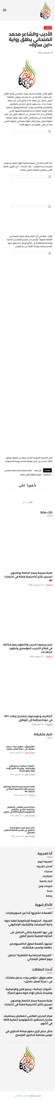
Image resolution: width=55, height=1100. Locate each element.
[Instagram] (35, 496)
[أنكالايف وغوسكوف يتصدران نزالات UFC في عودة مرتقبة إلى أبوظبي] (27, 687)
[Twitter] (9, 496)
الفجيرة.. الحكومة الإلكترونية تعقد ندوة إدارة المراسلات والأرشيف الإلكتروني (28, 922)
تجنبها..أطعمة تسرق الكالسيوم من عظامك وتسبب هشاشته (30, 945)
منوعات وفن (30, 753)
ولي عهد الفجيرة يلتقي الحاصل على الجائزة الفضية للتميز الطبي (31, 934)
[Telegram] (26, 496)
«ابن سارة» (38, 470)
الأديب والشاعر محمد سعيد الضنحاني (18, 470)
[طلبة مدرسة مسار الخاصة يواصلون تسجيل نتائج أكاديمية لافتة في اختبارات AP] (27, 543)
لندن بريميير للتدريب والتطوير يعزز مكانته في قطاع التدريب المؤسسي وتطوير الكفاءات (27, 648)
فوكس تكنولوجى (21, 1096)
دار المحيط (47, 474)
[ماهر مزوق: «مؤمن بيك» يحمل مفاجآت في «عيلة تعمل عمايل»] (44, 749)
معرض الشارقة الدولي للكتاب (30, 474)
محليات (49, 585)
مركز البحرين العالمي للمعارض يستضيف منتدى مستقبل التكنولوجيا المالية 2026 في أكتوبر (19, 809)
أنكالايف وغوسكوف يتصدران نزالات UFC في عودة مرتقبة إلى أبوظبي (28, 718)
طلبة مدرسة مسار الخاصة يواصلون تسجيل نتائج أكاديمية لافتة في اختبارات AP (28, 576)
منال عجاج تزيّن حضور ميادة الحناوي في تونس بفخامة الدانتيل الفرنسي (19, 830)
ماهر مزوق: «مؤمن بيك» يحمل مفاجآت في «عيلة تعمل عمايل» (20, 748)
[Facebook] (44, 496)
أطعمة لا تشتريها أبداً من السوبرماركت (29, 912)
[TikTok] (17, 496)
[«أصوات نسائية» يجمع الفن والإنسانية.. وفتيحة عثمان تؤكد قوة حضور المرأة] (44, 770)
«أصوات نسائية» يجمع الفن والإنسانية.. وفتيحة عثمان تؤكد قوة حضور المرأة (20, 768)
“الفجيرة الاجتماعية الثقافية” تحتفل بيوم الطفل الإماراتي (30, 957)
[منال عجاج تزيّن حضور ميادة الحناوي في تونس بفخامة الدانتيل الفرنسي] (44, 832)
